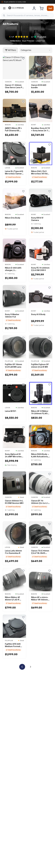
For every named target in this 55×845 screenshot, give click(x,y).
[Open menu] (4, 8)
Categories (26, 50)
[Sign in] (34, 8)
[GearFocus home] (16, 8)
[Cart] (41, 8)
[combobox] (27, 15)
